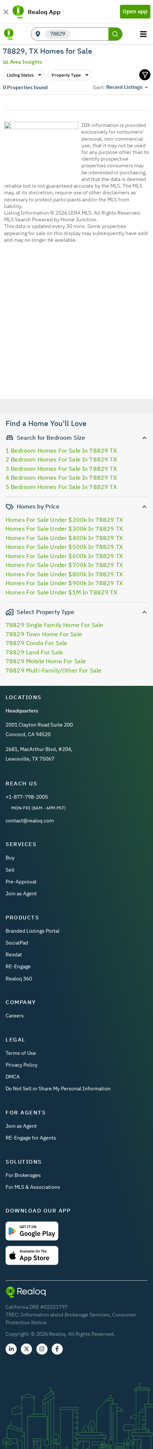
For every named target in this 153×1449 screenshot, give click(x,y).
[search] (115, 34)
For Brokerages (23, 1175)
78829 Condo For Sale (36, 643)
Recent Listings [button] (124, 87)
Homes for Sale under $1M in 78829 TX (61, 592)
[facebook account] (57, 1349)
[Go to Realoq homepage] (9, 34)
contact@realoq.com (30, 820)
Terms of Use (21, 1053)
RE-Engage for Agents (31, 1137)
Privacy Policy (22, 1064)
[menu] (144, 34)
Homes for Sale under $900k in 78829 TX (64, 583)
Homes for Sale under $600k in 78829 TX (64, 556)
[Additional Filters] (144, 74)
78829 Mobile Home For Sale (46, 661)
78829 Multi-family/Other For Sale (53, 670)
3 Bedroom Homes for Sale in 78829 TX (61, 468)
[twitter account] (26, 1349)
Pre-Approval (21, 881)
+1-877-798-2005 (27, 797)
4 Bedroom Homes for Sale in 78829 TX (61, 477)
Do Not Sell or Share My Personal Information (58, 1088)
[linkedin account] (11, 1349)
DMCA (13, 1076)
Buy (10, 857)
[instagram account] (42, 1349)
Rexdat (14, 954)
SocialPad (17, 942)
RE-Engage (18, 966)
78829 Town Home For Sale (44, 634)
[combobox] (89, 34)
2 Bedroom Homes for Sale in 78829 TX (61, 459)
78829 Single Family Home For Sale (54, 624)
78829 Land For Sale (34, 652)
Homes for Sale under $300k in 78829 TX (64, 528)
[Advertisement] (76, 338)
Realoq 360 (19, 978)
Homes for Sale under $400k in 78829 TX (64, 537)
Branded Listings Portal (32, 931)
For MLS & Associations (33, 1187)
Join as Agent (21, 893)
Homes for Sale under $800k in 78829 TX (64, 574)
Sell (10, 869)
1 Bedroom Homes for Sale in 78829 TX (61, 450)
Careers (15, 1015)
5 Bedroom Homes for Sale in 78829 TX (61, 486)
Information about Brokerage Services (65, 1314)
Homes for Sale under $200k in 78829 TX (64, 519)
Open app (135, 11)
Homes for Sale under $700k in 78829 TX (64, 564)
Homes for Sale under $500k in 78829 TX (64, 546)
